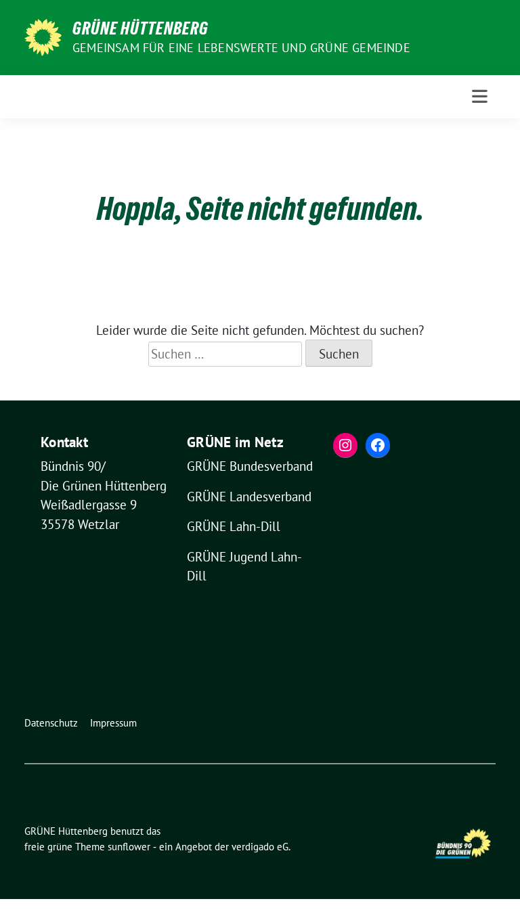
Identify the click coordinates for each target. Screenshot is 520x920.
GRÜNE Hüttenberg (140, 28)
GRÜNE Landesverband (249, 496)
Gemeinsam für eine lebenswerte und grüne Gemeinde (241, 47)
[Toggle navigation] (480, 96)
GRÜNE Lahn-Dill (233, 526)
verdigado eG (260, 846)
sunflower (129, 846)
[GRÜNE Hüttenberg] (43, 36)
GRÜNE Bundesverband (250, 466)
